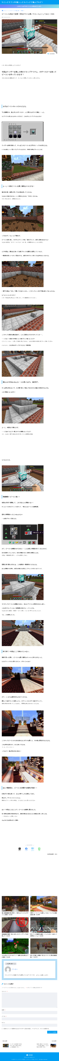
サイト (3, 1022)
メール (4, 1016)
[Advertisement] (29, 91)
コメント (5, 991)
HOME (30, 1055)
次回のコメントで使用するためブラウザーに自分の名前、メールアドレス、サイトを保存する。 (27, 1028)
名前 (3, 1010)
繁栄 (56, 854)
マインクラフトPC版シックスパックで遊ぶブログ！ (22, 2)
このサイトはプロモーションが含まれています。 (29, 6)
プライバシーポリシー (29, 1057)
